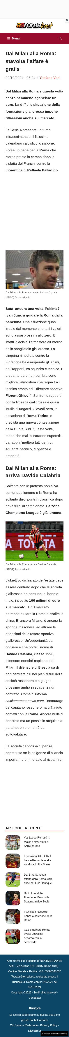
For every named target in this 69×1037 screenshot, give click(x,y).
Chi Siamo (16, 1025)
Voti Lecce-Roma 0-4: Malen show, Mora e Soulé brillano (37, 841)
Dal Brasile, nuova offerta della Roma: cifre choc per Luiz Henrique (38, 878)
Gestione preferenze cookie (54, 1034)
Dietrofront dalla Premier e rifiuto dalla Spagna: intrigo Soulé (36, 897)
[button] (60, 38)
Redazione (31, 1025)
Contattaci (35, 997)
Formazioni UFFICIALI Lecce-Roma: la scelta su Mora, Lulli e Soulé (37, 860)
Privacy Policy (48, 1025)
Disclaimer (34, 1030)
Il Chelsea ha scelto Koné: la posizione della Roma (38, 916)
